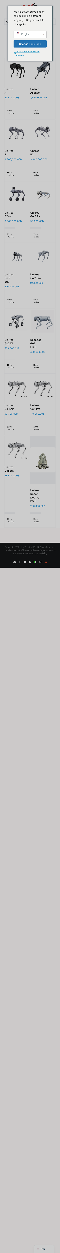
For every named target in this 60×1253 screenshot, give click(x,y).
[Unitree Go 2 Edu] (17, 255)
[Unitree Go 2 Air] (42, 193)
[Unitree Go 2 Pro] (42, 255)
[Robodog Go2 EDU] (42, 321)
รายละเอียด (11, 112)
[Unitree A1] (17, 70)
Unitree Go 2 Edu (9, 278)
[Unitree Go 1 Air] (17, 386)
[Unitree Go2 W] (17, 321)
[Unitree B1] (17, 132)
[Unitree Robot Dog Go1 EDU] (42, 460)
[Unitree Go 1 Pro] (42, 386)
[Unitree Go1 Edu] (17, 448)
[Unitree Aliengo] (42, 70)
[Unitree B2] (42, 132)
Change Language (30, 43)
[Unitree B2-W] (17, 193)
